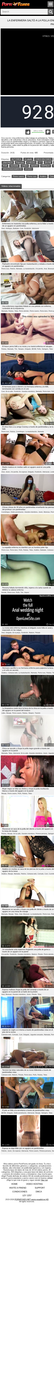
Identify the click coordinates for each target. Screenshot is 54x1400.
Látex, (4, 713)
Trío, (15, 349)
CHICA (25, 166)
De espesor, (23, 472)
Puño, (39, 349)
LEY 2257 (27, 1195)
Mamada (41, 432)
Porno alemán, (24, 311)
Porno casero (18, 176)
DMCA (39, 1191)
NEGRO (34, 166)
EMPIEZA (45, 166)
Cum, (22, 228)
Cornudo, (41, 874)
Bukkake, (16, 228)
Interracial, (46, 472)
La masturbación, (29, 269)
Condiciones (19, 1191)
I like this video (27, 132)
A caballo (28, 159)
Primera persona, (41, 834)
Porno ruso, (5, 269)
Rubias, (11, 311)
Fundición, (27, 228)
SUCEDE (14, 166)
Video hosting (34, 1184)
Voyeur (26, 592)
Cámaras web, (13, 673)
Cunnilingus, (20, 432)
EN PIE (48, 162)
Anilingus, (9, 228)
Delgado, (28, 349)
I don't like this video (47, 132)
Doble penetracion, (17, 512)
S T (40, 162)
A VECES (31, 162)
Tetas (51, 349)
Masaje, (9, 713)
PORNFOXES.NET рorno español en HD (32, 1199)
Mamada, (19, 269)
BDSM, (34, 349)
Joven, (8, 472)
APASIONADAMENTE (12, 169)
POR (5, 166)
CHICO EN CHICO (43, 159)
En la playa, (17, 633)
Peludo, (40, 954)
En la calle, (9, 391)
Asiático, (37, 550)
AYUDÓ (28, 169)
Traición (37, 713)
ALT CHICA (16, 159)
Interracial (35, 228)
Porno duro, (44, 311)
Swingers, (45, 349)
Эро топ (44, 1180)
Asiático (43, 176)
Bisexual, (26, 914)
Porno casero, (34, 311)
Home (14, 1184)
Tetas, (16, 311)
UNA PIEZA (8, 162)
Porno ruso (31, 176)
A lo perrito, (39, 269)
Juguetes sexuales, (36, 1035)
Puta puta (20, 162)
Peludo (37, 633)
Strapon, (31, 713)
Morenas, (47, 512)
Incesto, (4, 592)
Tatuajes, (21, 349)
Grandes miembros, (28, 391)
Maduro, (32, 633)
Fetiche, (12, 269)
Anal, (3, 228)
